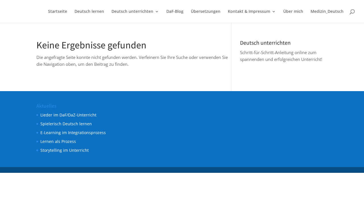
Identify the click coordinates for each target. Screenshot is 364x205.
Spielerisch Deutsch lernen (66, 123)
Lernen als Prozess (58, 141)
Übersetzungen (205, 11)
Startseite (57, 11)
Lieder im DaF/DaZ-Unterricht (68, 115)
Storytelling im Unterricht (64, 150)
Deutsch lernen (89, 11)
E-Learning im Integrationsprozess (73, 132)
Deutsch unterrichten (132, 11)
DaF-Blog (174, 11)
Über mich (293, 11)
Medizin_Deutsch (327, 11)
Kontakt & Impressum (249, 11)
